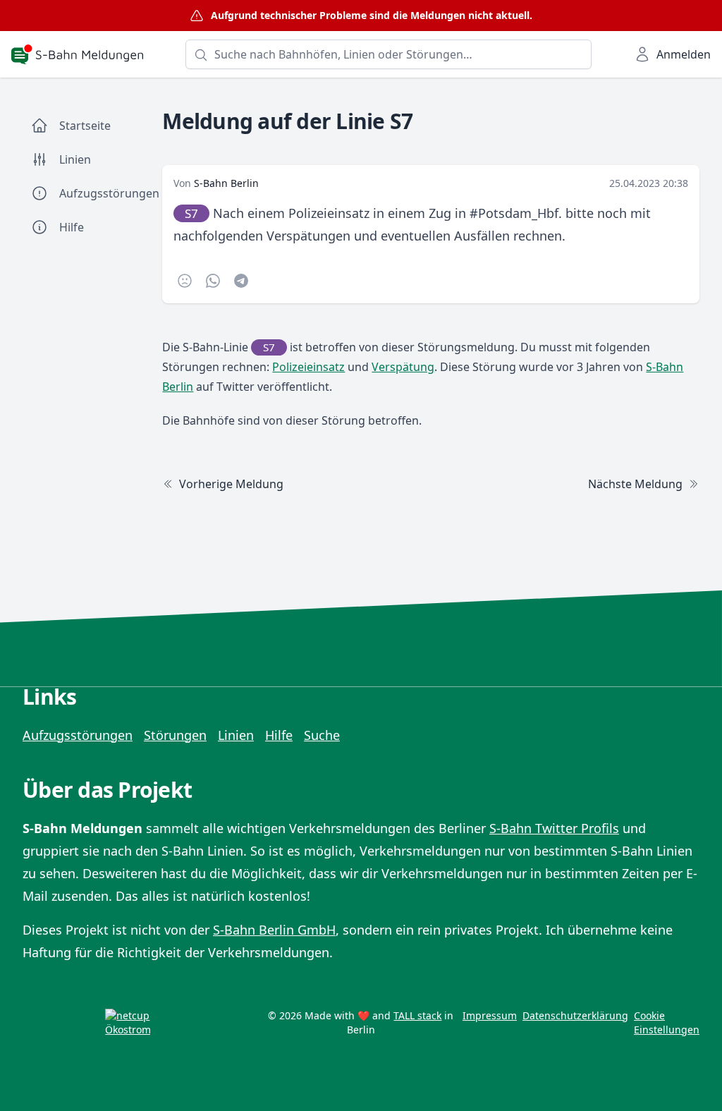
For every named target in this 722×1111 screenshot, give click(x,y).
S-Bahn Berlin (226, 183)
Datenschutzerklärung (575, 1015)
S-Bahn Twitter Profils (554, 828)
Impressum (490, 1015)
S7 (191, 213)
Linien (236, 735)
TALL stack (417, 1015)
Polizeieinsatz (308, 367)
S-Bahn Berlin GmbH (274, 929)
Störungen (175, 735)
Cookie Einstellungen (666, 1022)
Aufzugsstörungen (78, 735)
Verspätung (403, 367)
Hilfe (279, 735)
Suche (322, 735)
